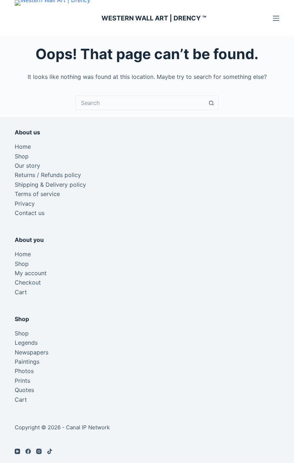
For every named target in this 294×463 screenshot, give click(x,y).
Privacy (25, 203)
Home (23, 146)
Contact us (29, 212)
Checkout (28, 282)
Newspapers (31, 352)
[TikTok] (49, 451)
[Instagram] (39, 451)
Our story (27, 165)
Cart (21, 292)
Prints (22, 380)
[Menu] (276, 18)
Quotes (24, 389)
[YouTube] (17, 451)
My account (31, 273)
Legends (26, 342)
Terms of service (37, 193)
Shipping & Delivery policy (50, 184)
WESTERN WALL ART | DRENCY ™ (154, 18)
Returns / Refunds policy (48, 174)
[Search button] (211, 103)
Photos (24, 370)
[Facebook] (28, 451)
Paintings (27, 361)
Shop (22, 156)
